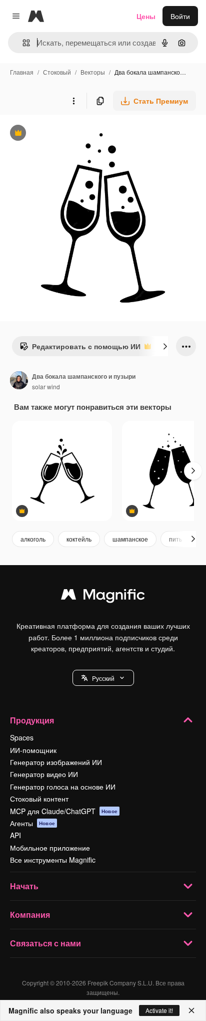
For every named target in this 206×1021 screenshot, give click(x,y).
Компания (30, 914)
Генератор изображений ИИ (56, 762)
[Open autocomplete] (22, 43)
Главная (22, 72)
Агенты (32, 823)
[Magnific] (103, 596)
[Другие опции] (74, 101)
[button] (103, 678)
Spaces (22, 737)
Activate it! (159, 1010)
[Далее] (165, 346)
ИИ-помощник (33, 750)
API (15, 835)
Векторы (92, 72)
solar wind (46, 386)
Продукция (32, 720)
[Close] (192, 1010)
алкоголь (33, 539)
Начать (24, 886)
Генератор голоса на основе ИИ (63, 787)
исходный (67, 134)
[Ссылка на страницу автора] (19, 381)
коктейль (79, 539)
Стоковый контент (39, 799)
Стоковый (57, 72)
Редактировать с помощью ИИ (80, 348)
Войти (180, 16)
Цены (146, 16)
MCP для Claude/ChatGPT (64, 811)
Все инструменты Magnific (53, 860)
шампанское (130, 539)
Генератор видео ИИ (44, 774)
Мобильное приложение (50, 848)
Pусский (103, 678)
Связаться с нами (45, 943)
